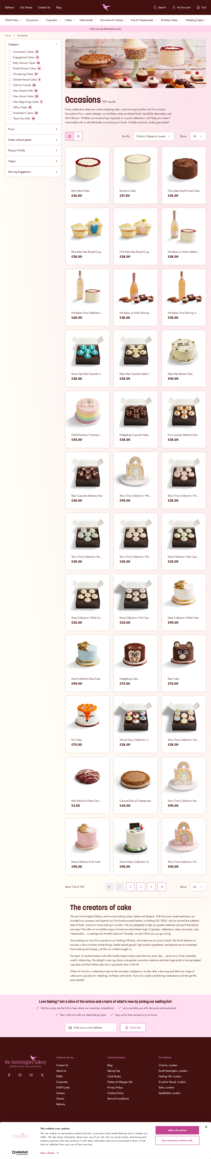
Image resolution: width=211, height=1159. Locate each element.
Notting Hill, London (170, 1076)
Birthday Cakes (169, 20)
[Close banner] (206, 1127)
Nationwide (86, 20)
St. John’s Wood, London (172, 1082)
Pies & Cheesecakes (142, 20)
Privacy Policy (115, 1087)
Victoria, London (168, 1065)
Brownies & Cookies (112, 20)
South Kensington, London (173, 1071)
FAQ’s (59, 1076)
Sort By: (126, 136)
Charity (60, 1099)
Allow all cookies (177, 1130)
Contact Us (44, 7)
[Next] (162, 886)
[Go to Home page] (105, 7)
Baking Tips (113, 1071)
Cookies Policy (115, 1093)
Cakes (68, 20)
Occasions (32, 20)
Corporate (62, 1082)
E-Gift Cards (63, 1087)
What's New (11, 20)
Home (8, 35)
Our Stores (26, 7)
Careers (60, 1093)
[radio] (69, 136)
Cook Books (114, 1076)
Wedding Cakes (194, 20)
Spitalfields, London (170, 1093)
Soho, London (166, 1087)
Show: (183, 136)
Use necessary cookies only (177, 1140)
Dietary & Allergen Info (120, 1082)
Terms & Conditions (118, 1099)
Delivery (9, 7)
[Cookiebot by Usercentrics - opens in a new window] (20, 1153)
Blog (58, 7)
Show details (47, 1153)
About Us (61, 1071)
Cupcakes (51, 20)
